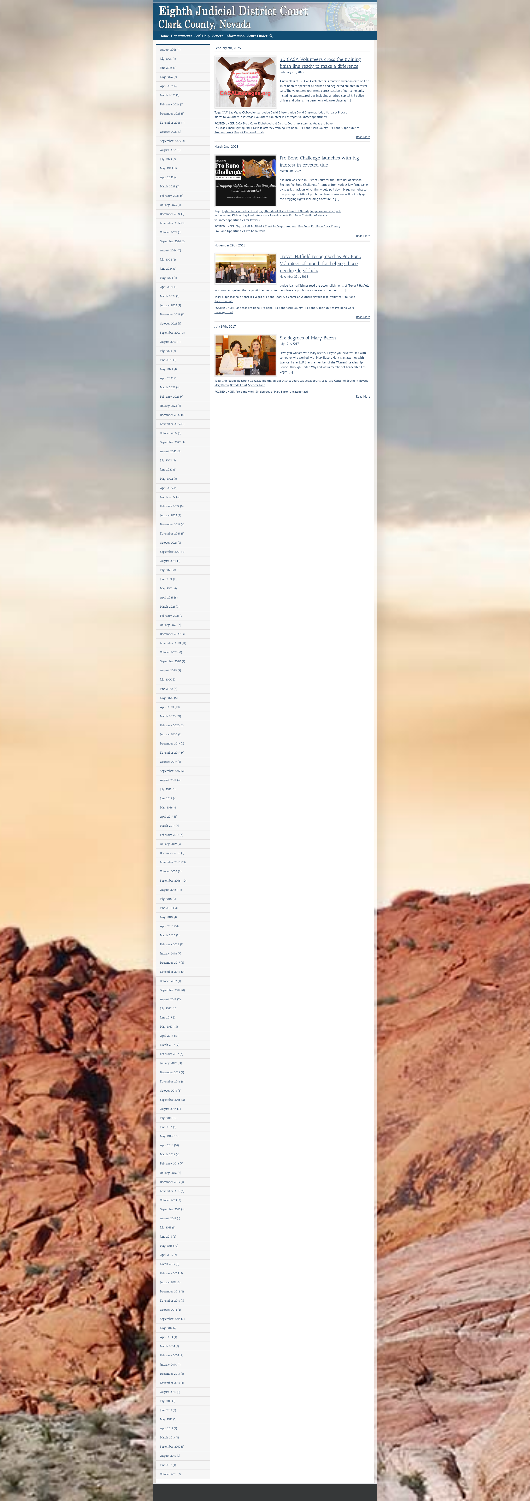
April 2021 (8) (169, 597)
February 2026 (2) (171, 104)
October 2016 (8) (171, 1090)
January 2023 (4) (170, 406)
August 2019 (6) (170, 780)
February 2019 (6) (171, 835)
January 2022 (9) (170, 515)
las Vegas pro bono (320, 123)
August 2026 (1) (170, 49)
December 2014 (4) (172, 1291)
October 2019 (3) (170, 762)
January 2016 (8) (170, 1173)
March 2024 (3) (169, 296)
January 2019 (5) (170, 844)
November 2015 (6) (172, 1191)
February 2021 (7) (172, 616)
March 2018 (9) (170, 935)
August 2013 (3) (170, 1392)
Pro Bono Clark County (313, 128)
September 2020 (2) (172, 661)
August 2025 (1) (170, 150)
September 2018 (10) (173, 880)
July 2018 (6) (168, 899)
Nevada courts (279, 215)
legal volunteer (332, 297)
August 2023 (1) (170, 342)
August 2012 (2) (170, 1456)
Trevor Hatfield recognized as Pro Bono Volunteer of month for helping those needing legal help (320, 263)
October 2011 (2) (170, 1474)
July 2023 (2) (168, 351)
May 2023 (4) (168, 369)
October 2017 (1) (170, 981)
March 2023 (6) (170, 387)
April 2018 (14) (169, 926)
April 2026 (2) (169, 86)
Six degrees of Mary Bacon (308, 338)
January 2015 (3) (170, 1282)
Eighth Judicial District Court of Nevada (284, 211)
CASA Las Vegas (231, 112)
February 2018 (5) (171, 944)
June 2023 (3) (168, 360)
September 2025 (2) (172, 141)
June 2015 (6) (168, 1236)
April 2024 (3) (169, 287)
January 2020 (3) (171, 734)
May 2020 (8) (169, 698)
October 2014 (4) (170, 1310)
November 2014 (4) (172, 1300)
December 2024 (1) (172, 214)
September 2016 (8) (172, 1100)
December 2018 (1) (172, 853)
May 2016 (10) (169, 1136)
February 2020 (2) (172, 725)
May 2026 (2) (168, 77)
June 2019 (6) (168, 798)
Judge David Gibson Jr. (303, 112)
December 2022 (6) (172, 415)
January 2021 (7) (170, 625)
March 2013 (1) (169, 1437)
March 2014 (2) (169, 1346)
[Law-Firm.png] (246, 157)
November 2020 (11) (173, 643)
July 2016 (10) (169, 1118)
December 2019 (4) (172, 743)
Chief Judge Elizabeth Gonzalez (241, 380)
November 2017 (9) (172, 972)
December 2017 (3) (172, 962)
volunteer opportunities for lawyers (237, 220)
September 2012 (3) (172, 1446)
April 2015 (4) (168, 1255)
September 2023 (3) (172, 332)
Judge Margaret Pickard (332, 112)
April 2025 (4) (169, 177)
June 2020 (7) (168, 689)
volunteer (262, 117)
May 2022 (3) (168, 478)
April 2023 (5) (169, 378)
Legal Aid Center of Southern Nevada (299, 297)
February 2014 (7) (171, 1355)
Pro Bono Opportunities (344, 128)
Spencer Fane (256, 385)
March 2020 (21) (170, 716)
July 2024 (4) (168, 259)
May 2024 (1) (168, 278)
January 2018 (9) (170, 953)
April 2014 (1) (168, 1337)
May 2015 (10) (169, 1246)
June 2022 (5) (168, 469)
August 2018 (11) (171, 890)
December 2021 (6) (172, 524)
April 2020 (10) (170, 707)
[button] (271, 35)
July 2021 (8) (168, 570)
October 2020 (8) (171, 652)
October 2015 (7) (170, 1200)
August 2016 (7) (170, 1109)
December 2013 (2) (172, 1374)
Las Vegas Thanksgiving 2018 (233, 128)
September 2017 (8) (172, 990)
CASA (239, 123)
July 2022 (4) (168, 460)
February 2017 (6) (171, 1054)
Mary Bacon (221, 385)
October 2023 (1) (170, 323)
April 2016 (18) (169, 1145)
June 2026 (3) (168, 68)
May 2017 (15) (169, 1026)
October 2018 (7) (171, 871)
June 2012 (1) (168, 1465)
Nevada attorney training (269, 128)
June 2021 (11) (169, 579)
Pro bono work (223, 132)
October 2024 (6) (171, 232)
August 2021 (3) (170, 561)
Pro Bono (292, 128)
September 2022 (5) (172, 442)
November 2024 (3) (172, 223)
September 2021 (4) (172, 552)
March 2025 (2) (169, 186)
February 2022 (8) (172, 506)
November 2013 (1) (172, 1383)
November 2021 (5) (172, 533)
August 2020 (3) (170, 670)
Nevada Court (238, 385)
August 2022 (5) (170, 451)
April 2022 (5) (169, 488)
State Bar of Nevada (314, 215)
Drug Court (250, 123)
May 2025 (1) (168, 168)
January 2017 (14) (171, 1063)
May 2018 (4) (168, 917)
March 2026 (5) (169, 95)
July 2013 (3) (168, 1401)
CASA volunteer (251, 112)
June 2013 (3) (168, 1410)
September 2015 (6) (172, 1209)
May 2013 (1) (168, 1419)
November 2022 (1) (172, 424)
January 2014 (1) (170, 1364)
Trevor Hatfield (223, 301)
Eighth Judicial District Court (276, 123)
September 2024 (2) (172, 241)
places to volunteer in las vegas (234, 117)
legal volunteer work (256, 215)
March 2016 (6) (169, 1154)
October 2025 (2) (170, 132)
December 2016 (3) (172, 1072)
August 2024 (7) (170, 250)
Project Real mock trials (249, 132)
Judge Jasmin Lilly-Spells (325, 211)
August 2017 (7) (170, 999)
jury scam (301, 123)
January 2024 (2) (170, 305)
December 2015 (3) (172, 1182)
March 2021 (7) (170, 606)
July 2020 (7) (168, 679)
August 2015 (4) (170, 1218)
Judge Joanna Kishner (228, 215)
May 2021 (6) (168, 588)
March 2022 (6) (170, 497)
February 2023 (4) (171, 396)
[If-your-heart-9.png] (246, 58)
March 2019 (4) (169, 826)
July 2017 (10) (169, 1008)
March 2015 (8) (169, 1264)
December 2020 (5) (172, 634)
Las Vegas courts (310, 380)
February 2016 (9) (171, 1163)
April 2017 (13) (169, 1036)
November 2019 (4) (172, 752)
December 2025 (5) (172, 113)
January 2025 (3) (170, 205)
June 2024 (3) (168, 268)
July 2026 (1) (168, 58)
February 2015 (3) (171, 1273)
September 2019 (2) (172, 771)
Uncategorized (223, 312)
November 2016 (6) (172, 1081)
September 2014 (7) (172, 1319)
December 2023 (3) (172, 314)
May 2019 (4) (168, 807)
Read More (363, 137)
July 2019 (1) (168, 789)
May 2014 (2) (168, 1328)
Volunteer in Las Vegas (283, 117)
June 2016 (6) (168, 1127)
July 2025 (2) (168, 159)
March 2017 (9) (169, 1045)
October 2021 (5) (170, 542)
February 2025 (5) (171, 196)
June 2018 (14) (169, 908)
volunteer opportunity (313, 117)
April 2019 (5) (168, 816)
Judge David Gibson (275, 112)
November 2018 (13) (173, 862)
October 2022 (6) (171, 433)
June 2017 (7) (168, 1017)
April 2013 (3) (168, 1428)
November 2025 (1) (172, 122)
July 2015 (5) (168, 1227)
